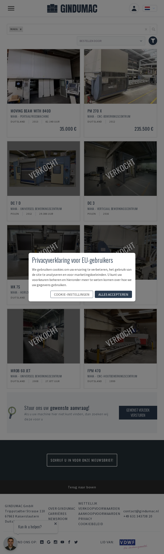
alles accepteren (113, 294)
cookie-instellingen (71, 294)
